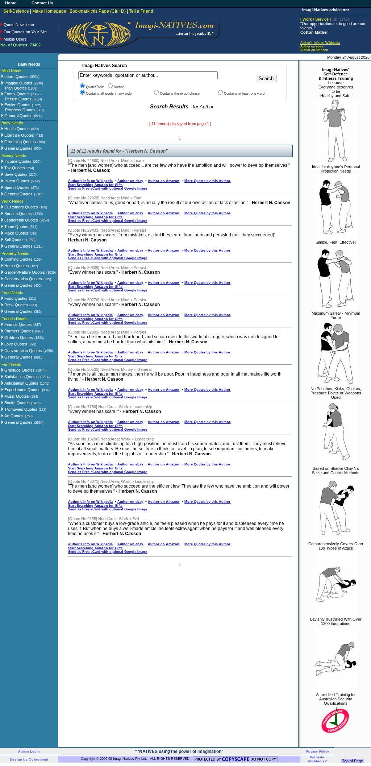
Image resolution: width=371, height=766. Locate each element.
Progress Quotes (24, 110)
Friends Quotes (17, 324)
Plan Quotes (21, 88)
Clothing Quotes (18, 259)
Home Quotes (16, 266)
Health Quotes (16, 129)
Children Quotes (18, 337)
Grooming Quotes (19, 142)
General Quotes (18, 115)
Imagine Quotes (17, 83)
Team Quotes (15, 226)
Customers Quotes (20, 207)
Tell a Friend (141, 11)
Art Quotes (13, 416)
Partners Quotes (18, 331)
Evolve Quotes (16, 105)
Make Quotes (15, 233)
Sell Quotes (14, 239)
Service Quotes (17, 213)
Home (10, 3)
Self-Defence (16, 11)
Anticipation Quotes (20, 383)
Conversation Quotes (22, 350)
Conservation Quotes (22, 279)
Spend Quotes (16, 187)
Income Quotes (17, 161)
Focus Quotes (16, 94)
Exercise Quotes (18, 135)
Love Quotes (15, 344)
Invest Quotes (16, 181)
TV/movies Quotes (20, 409)
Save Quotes (15, 174)
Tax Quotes (14, 168)
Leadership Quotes (20, 220)
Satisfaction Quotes (21, 376)
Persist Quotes (23, 99)
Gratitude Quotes (19, 370)
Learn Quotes (16, 76)
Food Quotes (15, 298)
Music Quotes (16, 396)
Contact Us (42, 3)
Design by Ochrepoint (29, 759)
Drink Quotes (15, 305)
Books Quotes (16, 403)
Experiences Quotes (22, 390)
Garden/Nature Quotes (24, 272)
